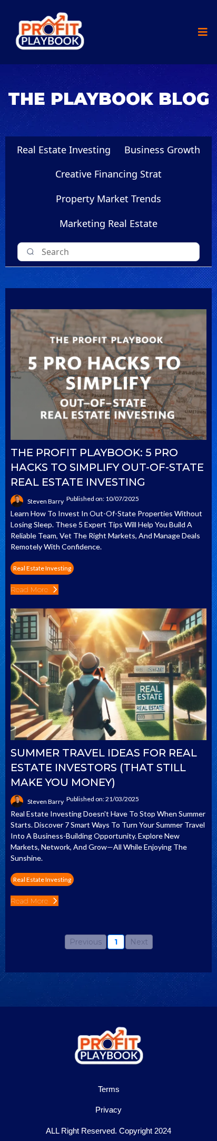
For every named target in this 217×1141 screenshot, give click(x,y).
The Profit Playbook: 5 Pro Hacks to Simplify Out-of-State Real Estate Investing (107, 467)
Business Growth (162, 149)
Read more (29, 589)
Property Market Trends (108, 198)
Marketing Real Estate (108, 223)
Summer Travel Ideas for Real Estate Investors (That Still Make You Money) (104, 767)
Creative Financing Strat (108, 174)
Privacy (108, 1109)
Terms (109, 1089)
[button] (201, 32)
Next (139, 942)
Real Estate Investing (64, 149)
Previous (86, 942)
